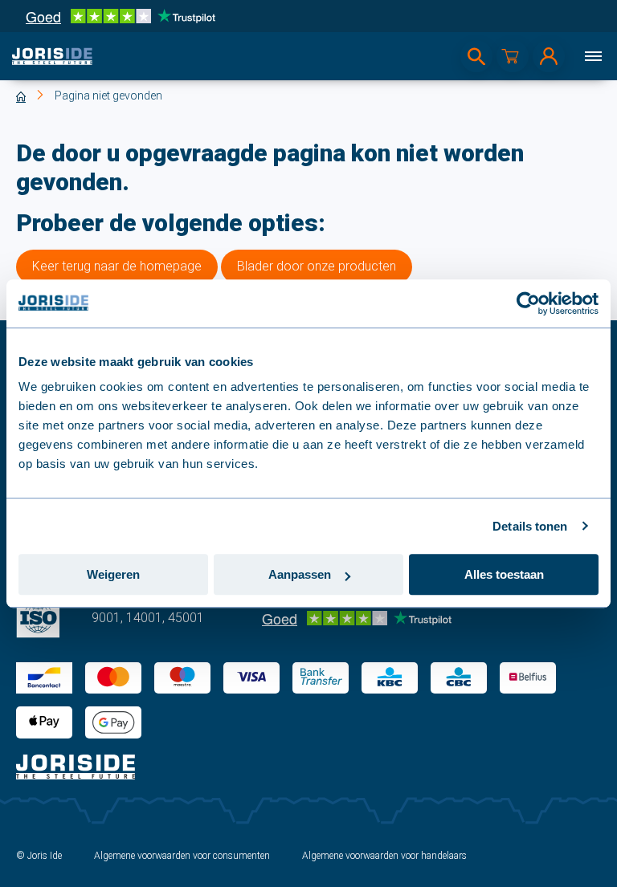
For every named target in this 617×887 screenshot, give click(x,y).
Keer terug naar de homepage (117, 266)
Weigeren (113, 574)
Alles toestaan (504, 574)
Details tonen (529, 526)
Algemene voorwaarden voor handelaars (384, 855)
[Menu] (593, 56)
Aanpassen (299, 574)
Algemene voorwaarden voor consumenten (182, 855)
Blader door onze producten (316, 266)
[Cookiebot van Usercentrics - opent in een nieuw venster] (528, 303)
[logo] (52, 56)
